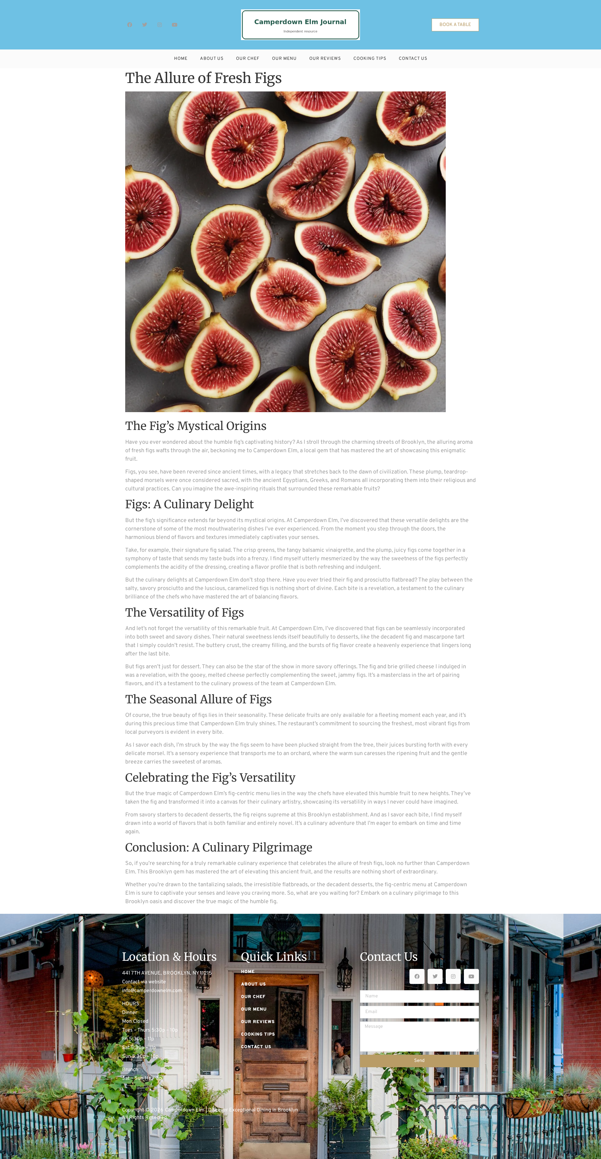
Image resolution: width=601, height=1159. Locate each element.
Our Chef (247, 58)
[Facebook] (129, 24)
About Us (211, 58)
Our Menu (284, 58)
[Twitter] (144, 24)
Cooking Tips (369, 58)
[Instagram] (159, 24)
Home (180, 58)
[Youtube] (174, 24)
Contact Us (413, 58)
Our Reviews (325, 58)
